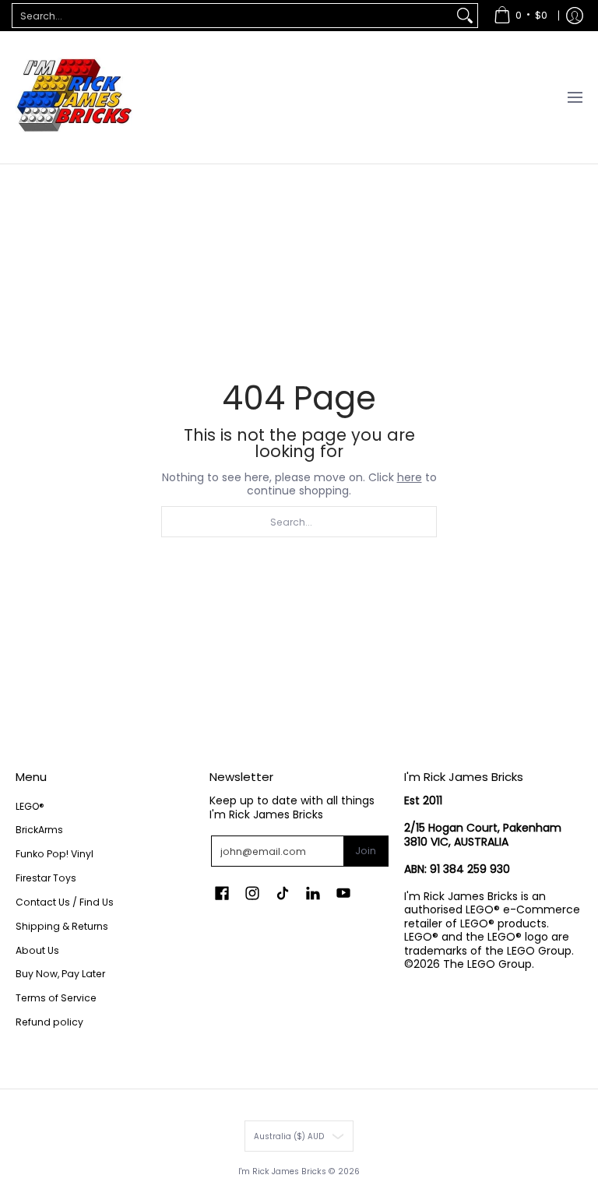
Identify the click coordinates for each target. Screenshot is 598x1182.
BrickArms (39, 829)
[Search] (464, 15)
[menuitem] (520, 15)
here (409, 477)
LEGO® (30, 806)
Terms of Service (56, 997)
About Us (37, 950)
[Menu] (574, 97)
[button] (222, 893)
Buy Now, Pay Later (60, 973)
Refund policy (49, 1022)
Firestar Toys (46, 878)
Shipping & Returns (62, 926)
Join (365, 850)
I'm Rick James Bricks (282, 1171)
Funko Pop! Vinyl (54, 853)
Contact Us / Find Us (65, 902)
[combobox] (232, 15)
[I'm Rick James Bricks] (74, 97)
